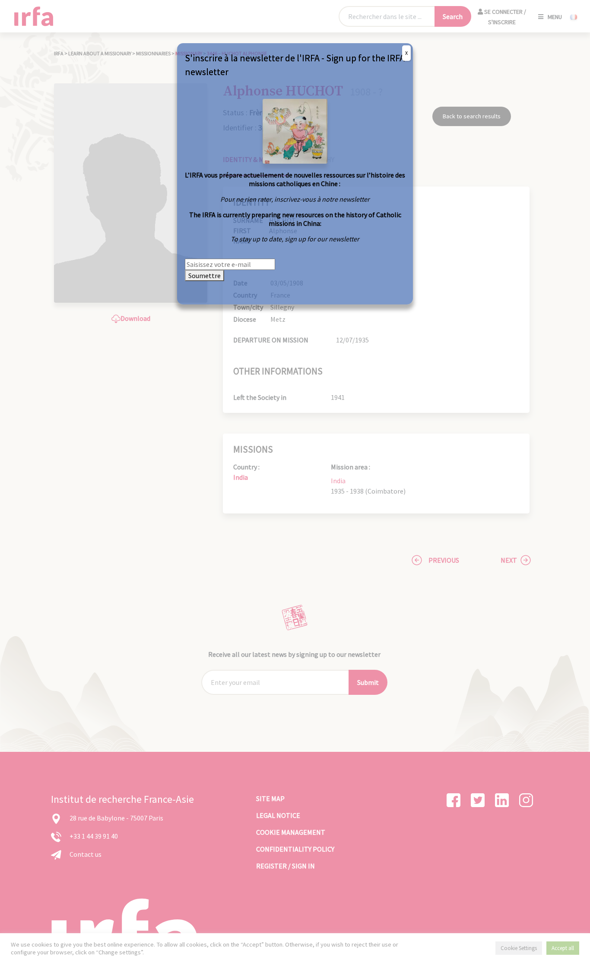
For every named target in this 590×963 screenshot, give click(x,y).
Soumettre (204, 275)
